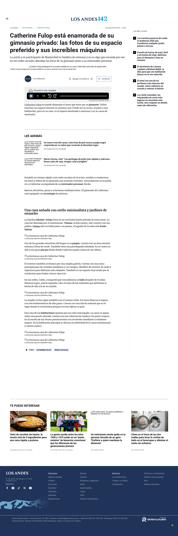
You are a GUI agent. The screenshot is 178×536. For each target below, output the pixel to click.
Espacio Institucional (89, 499)
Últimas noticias (55, 477)
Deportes (52, 495)
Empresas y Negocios (89, 481)
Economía (52, 484)
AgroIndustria (86, 488)
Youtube (30, 488)
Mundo (83, 473)
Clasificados (117, 484)
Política (51, 481)
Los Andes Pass (119, 477)
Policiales (52, 491)
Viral (82, 495)
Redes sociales (61, 350)
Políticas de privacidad (153, 477)
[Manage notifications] (172, 525)
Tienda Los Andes (120, 481)
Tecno (82, 491)
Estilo (82, 484)
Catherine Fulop (33, 104)
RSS (146, 481)
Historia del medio (151, 484)
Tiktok (18, 488)
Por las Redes (27, 28)
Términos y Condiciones (154, 473)
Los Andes (14, 28)
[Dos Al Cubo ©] (154, 521)
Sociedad (52, 488)
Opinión (83, 477)
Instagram (13, 488)
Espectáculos (54, 499)
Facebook (7, 488)
